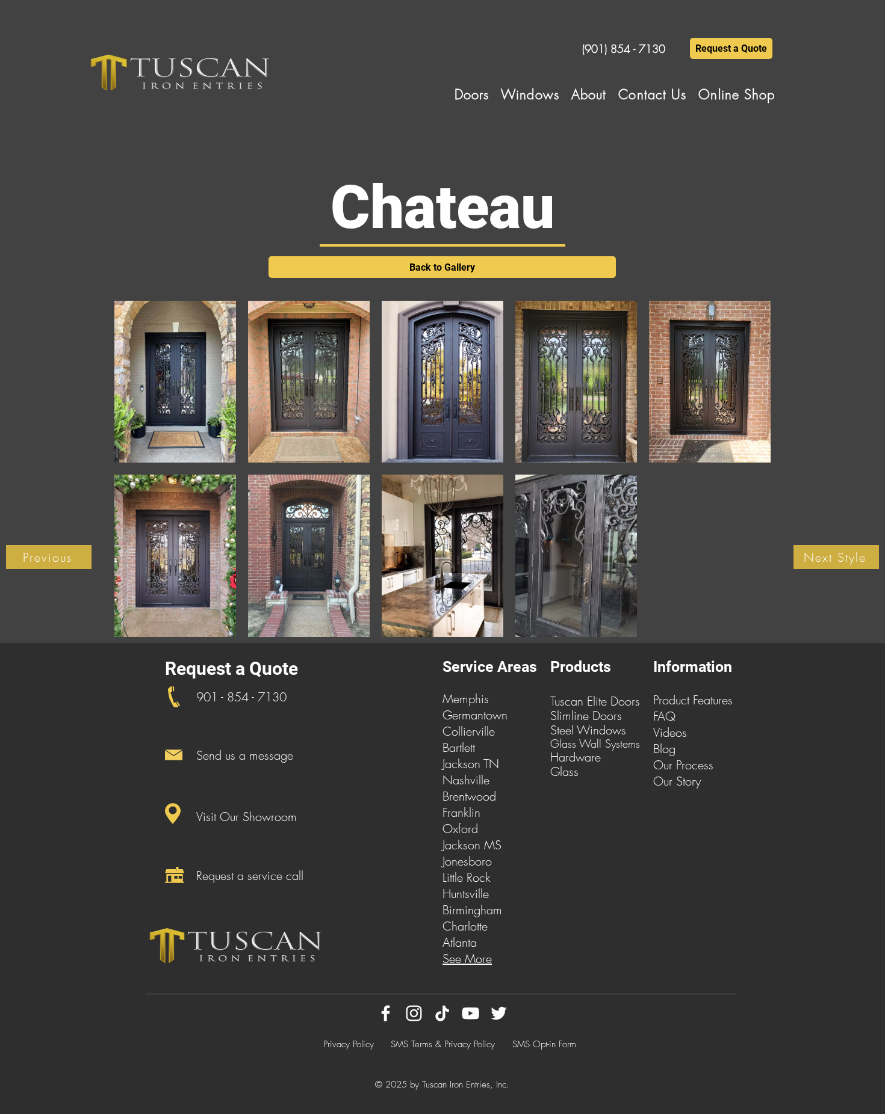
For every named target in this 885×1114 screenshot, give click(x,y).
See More (467, 958)
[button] (472, 94)
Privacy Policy (348, 1044)
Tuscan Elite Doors (595, 701)
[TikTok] (442, 1013)
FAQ (664, 716)
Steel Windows (588, 730)
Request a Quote (231, 668)
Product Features (693, 700)
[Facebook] (385, 1013)
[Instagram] (413, 1013)
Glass (564, 771)
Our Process (683, 765)
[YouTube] (470, 1013)
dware (585, 757)
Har (559, 757)
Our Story (677, 781)
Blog (664, 748)
